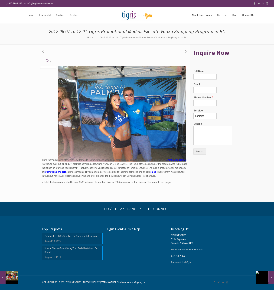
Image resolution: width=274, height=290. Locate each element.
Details (197, 123)
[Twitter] (258, 3)
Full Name (199, 71)
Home (90, 37)
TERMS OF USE (109, 282)
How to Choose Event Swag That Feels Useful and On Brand (71, 250)
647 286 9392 (15, 3)
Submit (199, 151)
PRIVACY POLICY (91, 282)
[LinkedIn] (263, 3)
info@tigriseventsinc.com (40, 3)
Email (197, 84)
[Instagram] (267, 3)
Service (198, 110)
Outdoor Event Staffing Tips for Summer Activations (71, 236)
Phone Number (203, 97)
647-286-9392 (178, 256)
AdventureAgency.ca (134, 282)
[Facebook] (254, 3)
